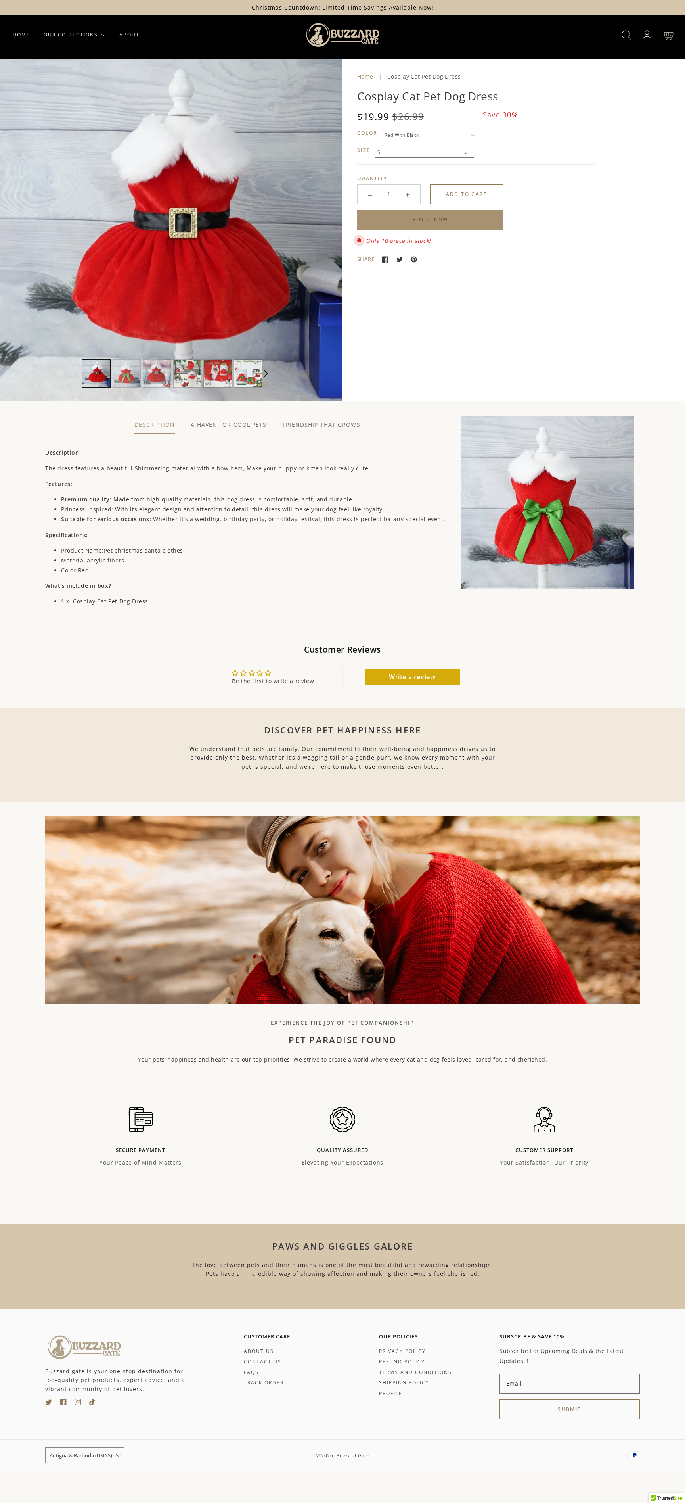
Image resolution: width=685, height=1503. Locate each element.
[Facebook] (385, 259)
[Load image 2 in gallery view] (127, 373)
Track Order (264, 1383)
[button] (626, 35)
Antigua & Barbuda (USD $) (81, 1455)
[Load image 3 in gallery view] (157, 373)
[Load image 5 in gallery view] (217, 373)
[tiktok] (92, 1403)
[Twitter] (399, 259)
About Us (259, 1351)
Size (363, 150)
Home (365, 76)
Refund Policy (402, 1362)
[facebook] (63, 1403)
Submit (569, 1409)
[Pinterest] (414, 259)
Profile (390, 1393)
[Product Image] (171, 230)
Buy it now (430, 219)
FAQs (251, 1372)
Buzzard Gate (352, 1456)
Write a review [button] (412, 676)
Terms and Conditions (415, 1372)
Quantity (372, 178)
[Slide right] (261, 374)
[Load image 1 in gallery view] (96, 373)
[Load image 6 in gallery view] (248, 373)
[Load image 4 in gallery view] (187, 373)
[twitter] (48, 1403)
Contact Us (262, 1362)
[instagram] (78, 1403)
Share (365, 259)
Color (367, 133)
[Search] (626, 35)
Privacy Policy (402, 1351)
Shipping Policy (404, 1383)
